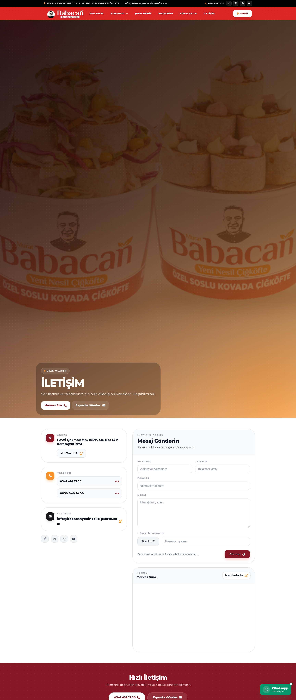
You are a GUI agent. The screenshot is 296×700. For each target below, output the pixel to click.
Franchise (165, 13)
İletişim (209, 13)
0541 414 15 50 (216, 3)
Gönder (235, 554)
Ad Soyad (144, 461)
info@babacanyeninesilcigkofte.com (146, 3)
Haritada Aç (234, 575)
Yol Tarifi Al (69, 453)
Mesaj (141, 495)
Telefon (201, 461)
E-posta (143, 478)
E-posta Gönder (88, 405)
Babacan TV (188, 13)
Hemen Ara (53, 405)
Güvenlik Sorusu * (150, 533)
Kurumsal (117, 13)
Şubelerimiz (143, 13)
